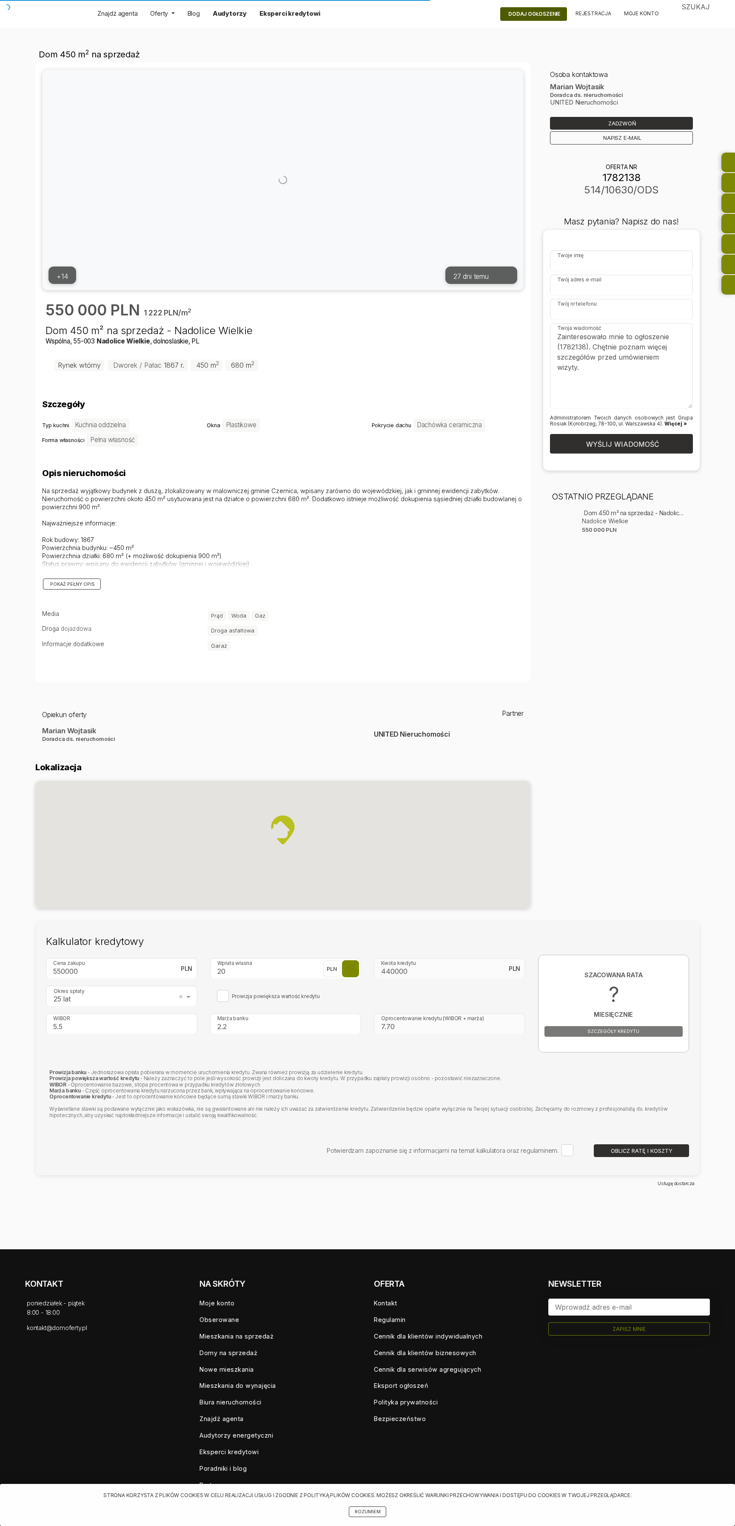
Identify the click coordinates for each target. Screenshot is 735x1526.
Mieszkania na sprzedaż (236, 1336)
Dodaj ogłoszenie (534, 14)
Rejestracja (593, 13)
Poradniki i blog (223, 1468)
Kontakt (385, 1303)
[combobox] (123, 996)
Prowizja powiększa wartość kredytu (276, 996)
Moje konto (641, 13)
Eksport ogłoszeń (401, 1385)
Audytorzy (230, 13)
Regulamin (390, 1319)
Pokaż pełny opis (72, 584)
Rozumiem (368, 1512)
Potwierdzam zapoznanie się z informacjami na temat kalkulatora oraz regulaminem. (442, 1150)
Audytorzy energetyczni (236, 1435)
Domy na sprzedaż (228, 1352)
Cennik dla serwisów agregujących (427, 1369)
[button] (283, 830)
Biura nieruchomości (230, 1402)
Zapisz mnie (629, 1329)
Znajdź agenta (117, 13)
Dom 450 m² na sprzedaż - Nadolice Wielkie (634, 513)
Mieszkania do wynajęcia (237, 1385)
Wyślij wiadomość (621, 444)
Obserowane (219, 1319)
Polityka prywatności (406, 1402)
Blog (194, 13)
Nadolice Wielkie (123, 341)
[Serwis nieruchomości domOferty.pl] (55, 14)
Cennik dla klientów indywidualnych (428, 1336)
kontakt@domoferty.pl (57, 1327)
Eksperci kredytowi (289, 13)
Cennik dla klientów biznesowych (425, 1352)
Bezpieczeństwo (400, 1418)
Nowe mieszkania (226, 1369)
